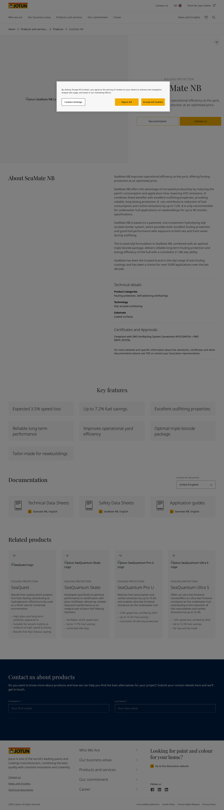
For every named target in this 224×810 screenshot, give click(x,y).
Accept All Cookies (153, 102)
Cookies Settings (73, 102)
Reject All (127, 102)
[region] (113, 96)
